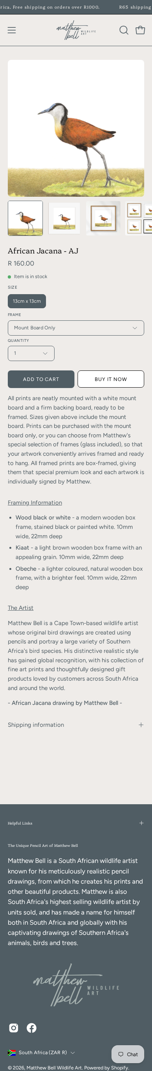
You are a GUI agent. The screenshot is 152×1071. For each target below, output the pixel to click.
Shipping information (36, 724)
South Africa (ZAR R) (43, 1052)
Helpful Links (20, 822)
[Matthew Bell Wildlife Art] (76, 30)
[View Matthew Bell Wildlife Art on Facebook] (31, 1028)
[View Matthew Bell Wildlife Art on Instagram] (13, 1028)
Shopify (119, 1068)
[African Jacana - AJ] (25, 218)
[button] (123, 30)
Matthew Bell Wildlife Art (54, 1068)
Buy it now (111, 379)
